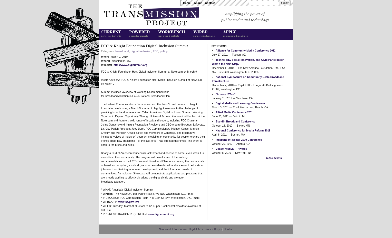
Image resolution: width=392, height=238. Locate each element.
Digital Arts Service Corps (205, 229)
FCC (155, 51)
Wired (204, 33)
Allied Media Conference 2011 (234, 112)
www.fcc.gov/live (128, 201)
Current (111, 33)
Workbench (171, 33)
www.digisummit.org (161, 214)
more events (274, 157)
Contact (210, 2)
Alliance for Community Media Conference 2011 (245, 50)
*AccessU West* (225, 94)
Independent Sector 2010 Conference (239, 139)
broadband (122, 51)
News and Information (173, 229)
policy (164, 51)
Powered (139, 33)
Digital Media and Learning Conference (240, 103)
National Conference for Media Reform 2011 (243, 130)
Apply (235, 33)
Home (186, 2)
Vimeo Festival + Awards (231, 148)
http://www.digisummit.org (130, 64)
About (198, 2)
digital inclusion (141, 51)
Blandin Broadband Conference (235, 121)
